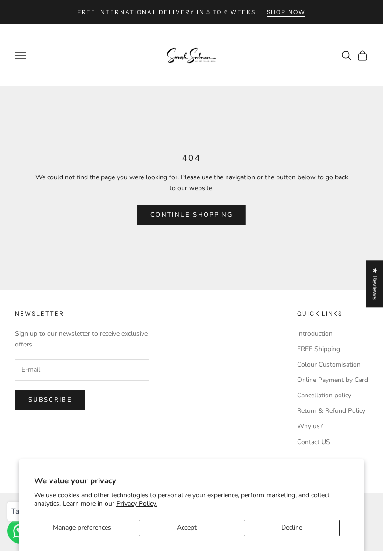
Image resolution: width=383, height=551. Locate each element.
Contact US (313, 442)
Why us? (310, 426)
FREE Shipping (318, 349)
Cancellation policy (324, 395)
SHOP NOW (286, 11)
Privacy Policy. (136, 503)
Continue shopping (191, 215)
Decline (291, 527)
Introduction (315, 333)
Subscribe (50, 400)
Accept (187, 527)
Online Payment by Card (332, 379)
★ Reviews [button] (374, 284)
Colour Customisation (329, 364)
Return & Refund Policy (331, 410)
